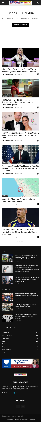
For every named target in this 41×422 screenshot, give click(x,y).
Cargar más (20, 241)
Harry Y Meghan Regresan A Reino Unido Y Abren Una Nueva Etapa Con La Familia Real (20, 135)
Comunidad (5, 96)
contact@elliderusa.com (16, 393)
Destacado (5, 66)
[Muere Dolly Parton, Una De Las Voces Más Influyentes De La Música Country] (20, 57)
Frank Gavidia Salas (7, 74)
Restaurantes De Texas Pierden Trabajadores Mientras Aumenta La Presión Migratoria (17, 102)
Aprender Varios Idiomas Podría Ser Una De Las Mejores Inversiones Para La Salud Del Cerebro (27, 279)
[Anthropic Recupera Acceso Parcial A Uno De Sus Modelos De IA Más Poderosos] (7, 318)
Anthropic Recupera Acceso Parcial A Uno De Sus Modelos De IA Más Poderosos (26, 316)
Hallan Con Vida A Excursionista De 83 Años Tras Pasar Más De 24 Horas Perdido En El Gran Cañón (26, 257)
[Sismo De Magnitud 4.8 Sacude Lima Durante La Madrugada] (20, 187)
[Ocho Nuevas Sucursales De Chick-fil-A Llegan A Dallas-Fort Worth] (7, 307)
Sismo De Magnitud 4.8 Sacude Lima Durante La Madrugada (18, 200)
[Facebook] (18, 406)
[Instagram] (23, 406)
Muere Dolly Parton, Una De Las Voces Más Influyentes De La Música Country (19, 70)
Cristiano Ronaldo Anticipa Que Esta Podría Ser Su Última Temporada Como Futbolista (19, 232)
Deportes (4, 226)
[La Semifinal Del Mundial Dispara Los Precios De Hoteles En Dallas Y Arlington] (7, 297)
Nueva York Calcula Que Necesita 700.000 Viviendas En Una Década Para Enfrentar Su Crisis (20, 168)
